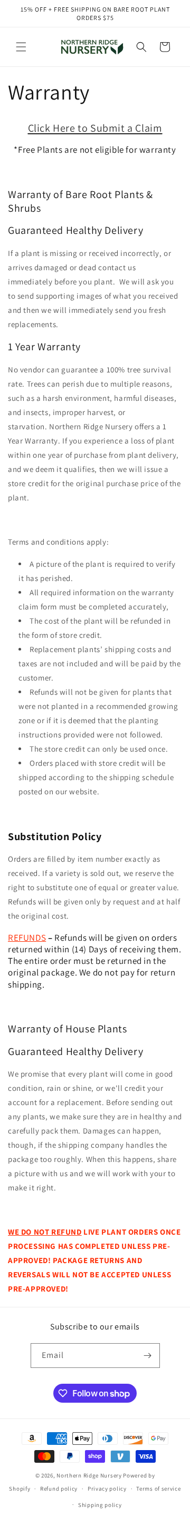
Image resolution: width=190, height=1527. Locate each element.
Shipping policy (100, 1505)
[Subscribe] (147, 1355)
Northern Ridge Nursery (88, 1475)
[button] (21, 46)
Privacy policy (107, 1488)
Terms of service (158, 1488)
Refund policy (59, 1488)
